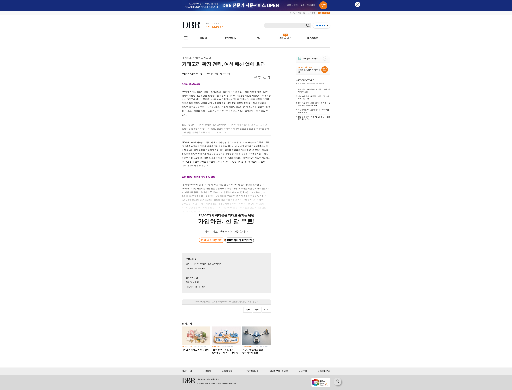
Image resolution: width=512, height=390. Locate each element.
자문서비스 (285, 38)
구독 (258, 38)
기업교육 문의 (323, 13)
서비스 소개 (187, 371)
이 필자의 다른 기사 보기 (195, 268)
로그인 (292, 13)
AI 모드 (322, 25)
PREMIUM (230, 38)
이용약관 (207, 371)
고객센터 (311, 13)
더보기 (255, 77)
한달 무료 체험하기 (212, 240)
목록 (257, 310)
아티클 (203, 38)
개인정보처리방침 (251, 371)
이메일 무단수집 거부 (279, 371)
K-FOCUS (312, 38)
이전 (248, 310)
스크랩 (268, 77)
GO (325, 58)
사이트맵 (303, 371)
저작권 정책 (227, 371)
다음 (266, 310)
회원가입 (301, 13)
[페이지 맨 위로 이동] (338, 382)
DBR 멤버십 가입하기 (239, 240)
